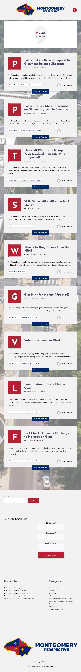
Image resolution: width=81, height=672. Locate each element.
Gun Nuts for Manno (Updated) (46, 294)
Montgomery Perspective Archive (31, 84)
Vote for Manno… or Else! (42, 340)
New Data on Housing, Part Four (15, 591)
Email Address (51, 543)
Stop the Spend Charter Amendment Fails (19, 599)
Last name (51, 533)
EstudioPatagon (47, 666)
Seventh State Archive (26, 226)
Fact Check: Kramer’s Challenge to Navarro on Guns (46, 435)
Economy (52, 591)
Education (13, 84)
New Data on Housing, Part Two (15, 596)
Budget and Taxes (55, 588)
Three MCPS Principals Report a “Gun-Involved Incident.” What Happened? (47, 154)
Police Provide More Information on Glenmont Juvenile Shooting (47, 108)
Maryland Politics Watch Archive (20, 317)
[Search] (75, 10)
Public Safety (53, 607)
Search (6, 497)
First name (51, 523)
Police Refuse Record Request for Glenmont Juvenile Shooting (47, 62)
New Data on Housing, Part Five (15, 588)
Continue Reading (40, 91)
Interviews (52, 596)
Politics (12, 226)
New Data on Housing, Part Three (16, 593)
